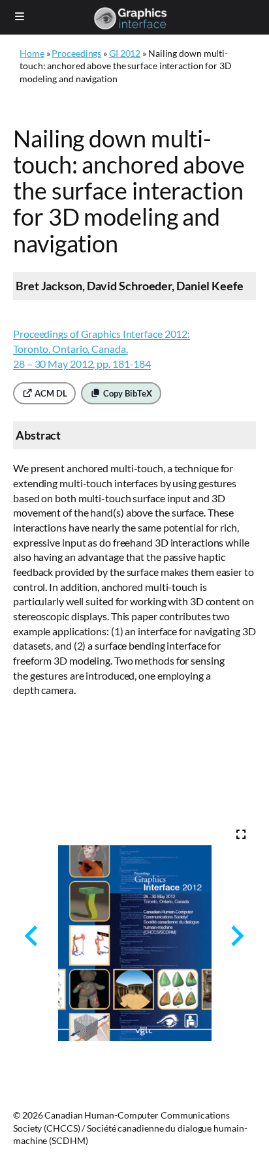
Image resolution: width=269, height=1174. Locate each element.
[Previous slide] (32, 935)
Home (32, 53)
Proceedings (76, 53)
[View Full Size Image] (241, 834)
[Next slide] (236, 935)
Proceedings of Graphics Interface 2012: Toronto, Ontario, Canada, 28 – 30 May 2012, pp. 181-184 (101, 348)
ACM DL (50, 393)
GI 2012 (124, 53)
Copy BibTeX (126, 393)
